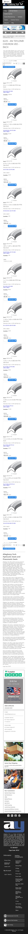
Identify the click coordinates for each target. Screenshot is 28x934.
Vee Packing (18, 903)
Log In (23, 1)
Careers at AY (7, 866)
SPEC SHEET (6, 92)
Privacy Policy (7, 860)
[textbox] (13, 7)
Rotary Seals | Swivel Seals (19, 888)
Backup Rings (19, 865)
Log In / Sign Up (7, 874)
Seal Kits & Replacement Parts (18, 892)
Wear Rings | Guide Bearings (19, 907)
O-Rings (17, 868)
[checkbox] (11, 81)
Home (4, 36)
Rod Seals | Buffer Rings (19, 884)
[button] (23, 7)
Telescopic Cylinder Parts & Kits (19, 897)
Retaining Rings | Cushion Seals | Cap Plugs (19, 880)
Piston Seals (18, 876)
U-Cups (17, 901)
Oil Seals (17, 871)
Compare (15, 80)
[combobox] (13, 7)
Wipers (17, 910)
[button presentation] (18, 63)
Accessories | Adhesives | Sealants (18, 862)
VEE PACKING (10, 36)
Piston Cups (18, 873)
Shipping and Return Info (7, 863)
